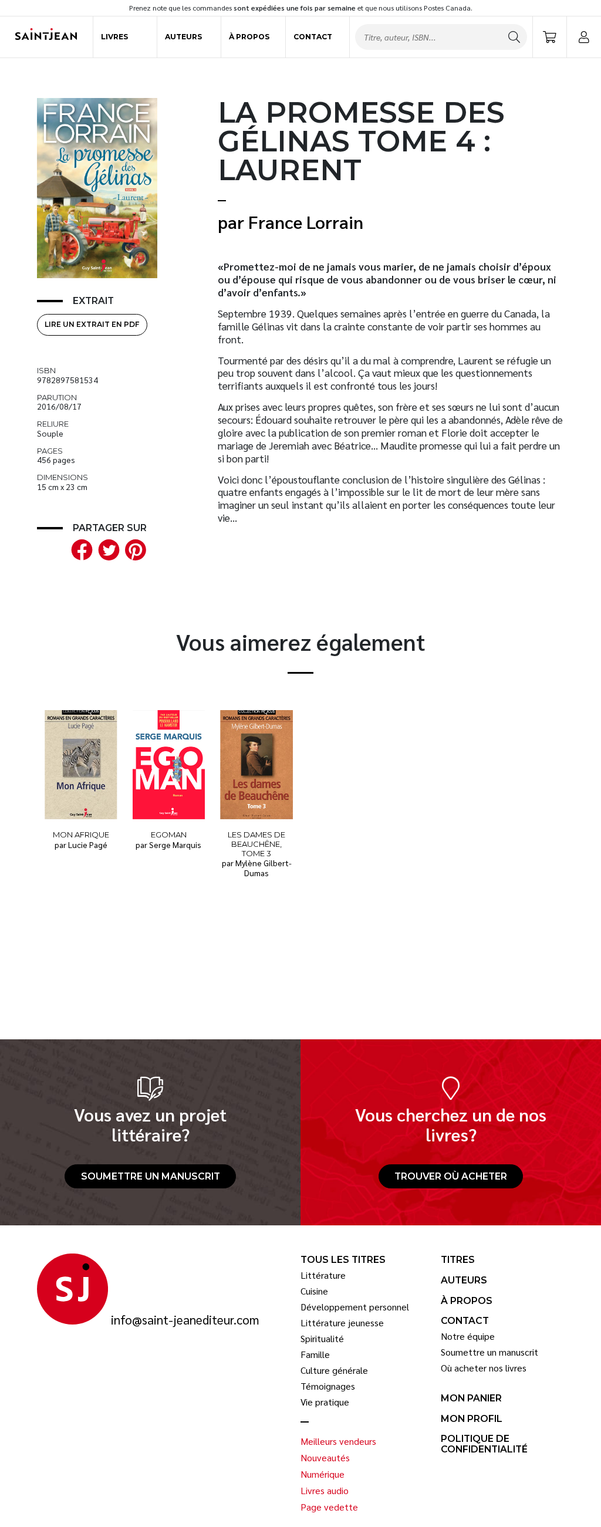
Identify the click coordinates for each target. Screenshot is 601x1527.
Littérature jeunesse (342, 1322)
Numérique (322, 1474)
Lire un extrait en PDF (92, 324)
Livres (114, 36)
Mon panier (471, 1398)
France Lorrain (305, 221)
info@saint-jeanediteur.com (185, 1320)
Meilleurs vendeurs (338, 1441)
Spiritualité (322, 1338)
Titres (458, 1260)
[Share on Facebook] (80, 549)
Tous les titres (343, 1260)
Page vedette (329, 1507)
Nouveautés (325, 1457)
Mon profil (471, 1419)
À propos (249, 36)
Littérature (323, 1275)
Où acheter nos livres (483, 1368)
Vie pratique (324, 1402)
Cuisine (314, 1291)
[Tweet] (106, 549)
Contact (312, 36)
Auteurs (183, 36)
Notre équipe (468, 1336)
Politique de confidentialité (484, 1444)
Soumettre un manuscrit (150, 1176)
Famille (315, 1354)
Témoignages (327, 1386)
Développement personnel (354, 1307)
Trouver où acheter (450, 1176)
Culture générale (334, 1370)
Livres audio (324, 1490)
